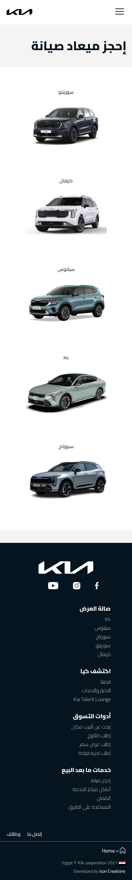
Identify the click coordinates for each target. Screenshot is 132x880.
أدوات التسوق (92, 716)
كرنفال (104, 654)
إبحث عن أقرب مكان (91, 727)
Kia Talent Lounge (92, 699)
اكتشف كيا (95, 671)
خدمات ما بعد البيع (86, 769)
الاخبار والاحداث (96, 690)
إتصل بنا (34, 833)
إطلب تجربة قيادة (94, 753)
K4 (108, 619)
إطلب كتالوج (99, 735)
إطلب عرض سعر (95, 744)
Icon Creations (112, 871)
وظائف (14, 833)
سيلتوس (103, 628)
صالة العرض (95, 608)
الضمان (104, 798)
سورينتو (103, 645)
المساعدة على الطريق (89, 807)
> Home (110, 850)
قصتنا (105, 682)
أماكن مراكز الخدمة (92, 789)
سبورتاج (103, 637)
